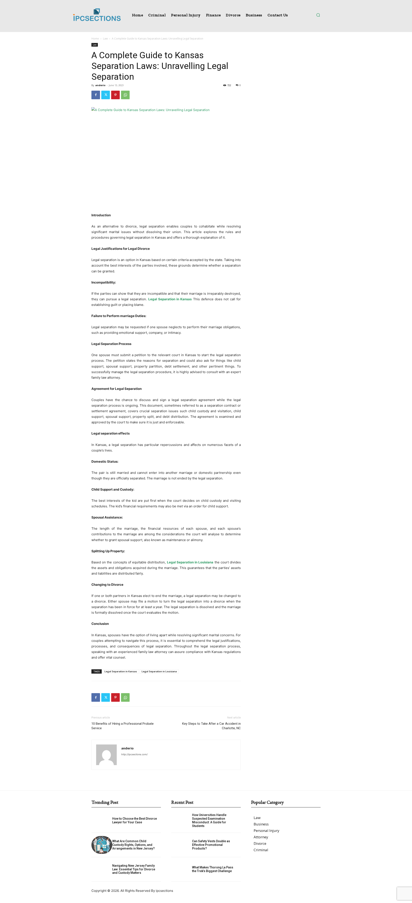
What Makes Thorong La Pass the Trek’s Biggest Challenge (212, 869)
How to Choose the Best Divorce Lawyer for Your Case (134, 820)
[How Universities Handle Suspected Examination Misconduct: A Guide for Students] (181, 820)
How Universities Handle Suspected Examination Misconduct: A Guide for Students (209, 820)
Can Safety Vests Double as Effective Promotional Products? (211, 844)
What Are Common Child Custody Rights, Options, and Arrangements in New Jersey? (133, 844)
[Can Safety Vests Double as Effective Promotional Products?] (181, 845)
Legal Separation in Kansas (121, 671)
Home (95, 38)
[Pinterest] (115, 95)
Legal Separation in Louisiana (159, 671)
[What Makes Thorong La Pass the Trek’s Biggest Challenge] (181, 869)
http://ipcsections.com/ (134, 754)
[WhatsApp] (125, 95)
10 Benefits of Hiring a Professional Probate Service (122, 726)
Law (105, 38)
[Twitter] (105, 95)
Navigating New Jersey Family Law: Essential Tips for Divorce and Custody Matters (133, 869)
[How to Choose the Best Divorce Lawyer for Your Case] (101, 820)
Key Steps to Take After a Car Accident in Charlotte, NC (211, 726)
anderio (100, 85)
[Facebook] (95, 95)
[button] (318, 15)
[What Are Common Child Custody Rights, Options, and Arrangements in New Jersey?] (101, 845)
